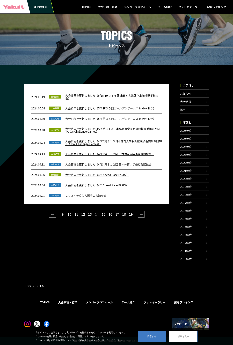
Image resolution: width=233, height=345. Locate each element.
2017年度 (186, 202)
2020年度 (186, 178)
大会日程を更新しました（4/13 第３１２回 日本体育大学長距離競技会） (109, 164)
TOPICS (86, 7)
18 (124, 214)
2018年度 (186, 194)
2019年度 (186, 186)
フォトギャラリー (189, 7)
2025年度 (186, 138)
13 (90, 214)
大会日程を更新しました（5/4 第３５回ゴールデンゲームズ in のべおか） (110, 119)
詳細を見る (183, 336)
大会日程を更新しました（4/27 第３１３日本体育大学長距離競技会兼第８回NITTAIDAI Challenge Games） (113, 142)
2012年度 (186, 242)
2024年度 (186, 146)
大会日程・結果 (107, 7)
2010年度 (186, 258)
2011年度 (186, 250)
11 (76, 214)
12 (83, 214)
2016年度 (186, 210)
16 (110, 214)
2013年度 (186, 234)
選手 (183, 109)
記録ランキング (216, 7)
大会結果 (185, 101)
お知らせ (185, 93)
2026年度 (186, 130)
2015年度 (186, 218)
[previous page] (52, 214)
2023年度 (186, 154)
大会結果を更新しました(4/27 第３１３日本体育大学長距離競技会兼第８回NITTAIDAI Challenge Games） (113, 130)
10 (69, 214)
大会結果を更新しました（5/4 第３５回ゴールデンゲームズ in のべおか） (110, 108)
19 (131, 214)
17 (117, 214)
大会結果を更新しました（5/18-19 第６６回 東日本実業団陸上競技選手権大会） (111, 96)
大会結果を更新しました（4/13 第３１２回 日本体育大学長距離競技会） (109, 154)
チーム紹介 (165, 7)
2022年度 (186, 162)
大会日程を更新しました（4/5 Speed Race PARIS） (96, 185)
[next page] (141, 214)
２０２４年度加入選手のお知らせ (85, 195)
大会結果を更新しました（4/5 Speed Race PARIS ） (97, 175)
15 (103, 214)
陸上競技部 (40, 7)
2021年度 (186, 170)
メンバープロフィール (137, 7)
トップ (28, 286)
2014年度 (186, 226)
